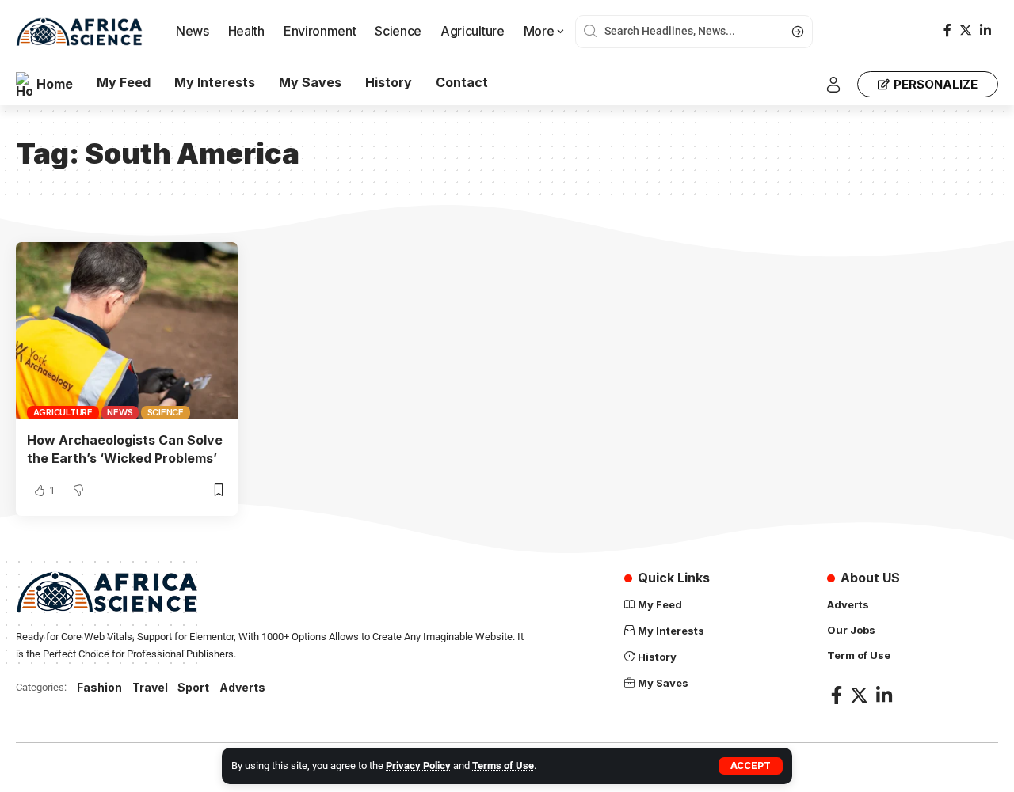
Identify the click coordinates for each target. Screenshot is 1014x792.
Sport (193, 687)
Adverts (242, 687)
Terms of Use (503, 765)
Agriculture (63, 412)
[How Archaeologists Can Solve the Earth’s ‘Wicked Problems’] (127, 330)
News (119, 412)
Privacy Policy (418, 765)
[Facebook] (947, 30)
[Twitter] (965, 30)
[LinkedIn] (985, 30)
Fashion (99, 687)
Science (165, 412)
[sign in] (833, 85)
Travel (150, 687)
